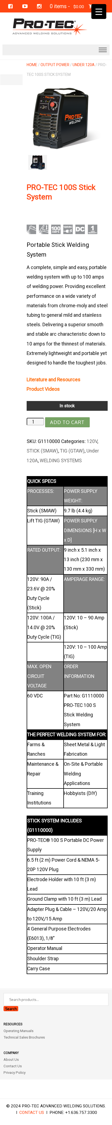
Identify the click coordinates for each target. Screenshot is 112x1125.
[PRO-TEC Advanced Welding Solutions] (56, 26)
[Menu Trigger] (98, 11)
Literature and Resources (53, 379)
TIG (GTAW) (72, 451)
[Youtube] (25, 6)
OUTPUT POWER (55, 65)
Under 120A (84, 65)
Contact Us (13, 1066)
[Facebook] (10, 6)
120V (92, 441)
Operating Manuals (18, 1031)
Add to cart (67, 422)
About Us (11, 1060)
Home (32, 65)
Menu (56, 49)
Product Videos (43, 389)
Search (11, 1008)
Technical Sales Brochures (24, 1037)
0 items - (67, 6)
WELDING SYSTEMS (61, 460)
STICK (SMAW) (42, 451)
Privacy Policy (15, 1073)
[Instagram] (39, 6)
